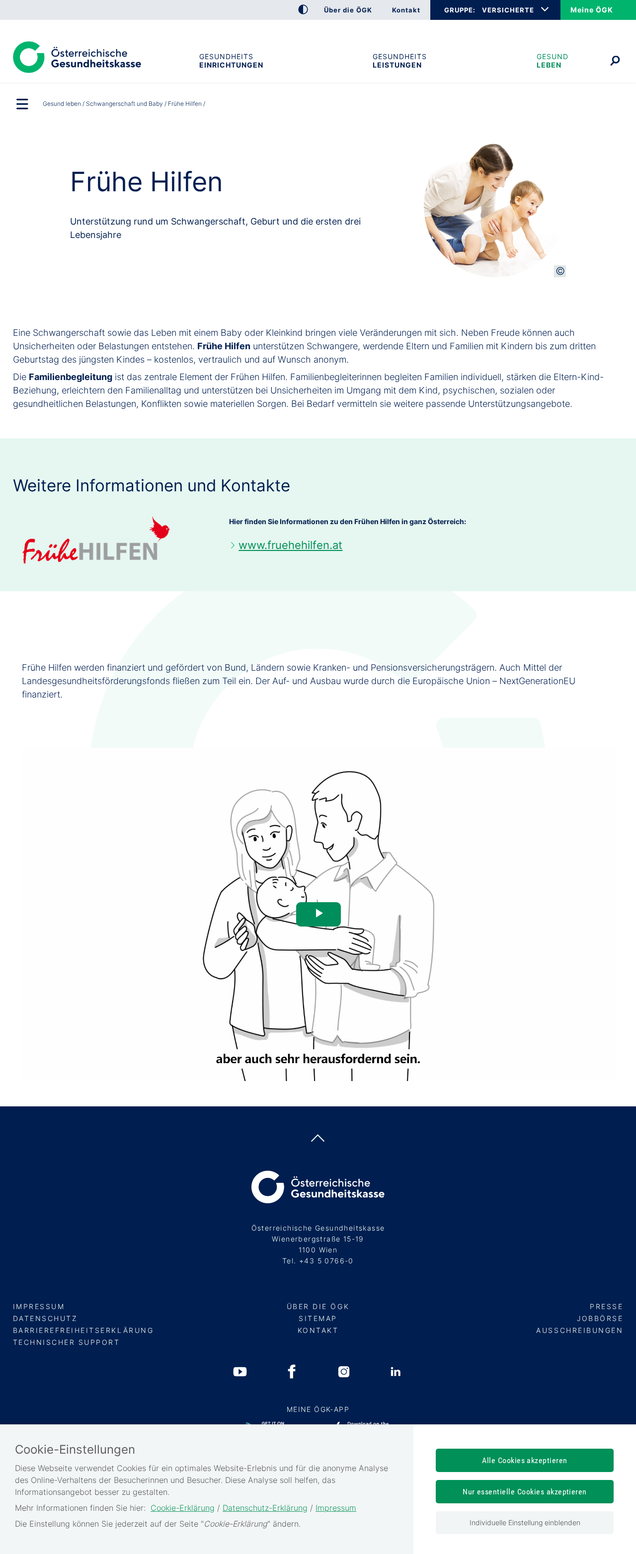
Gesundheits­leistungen (400, 60)
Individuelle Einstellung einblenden (525, 1522)
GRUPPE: (460, 10)
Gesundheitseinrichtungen (231, 60)
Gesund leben (552, 60)
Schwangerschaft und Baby (124, 103)
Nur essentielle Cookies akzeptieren (525, 1491)
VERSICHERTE (508, 10)
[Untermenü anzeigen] (22, 104)
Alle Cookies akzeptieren (524, 1460)
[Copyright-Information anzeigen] (560, 271)
